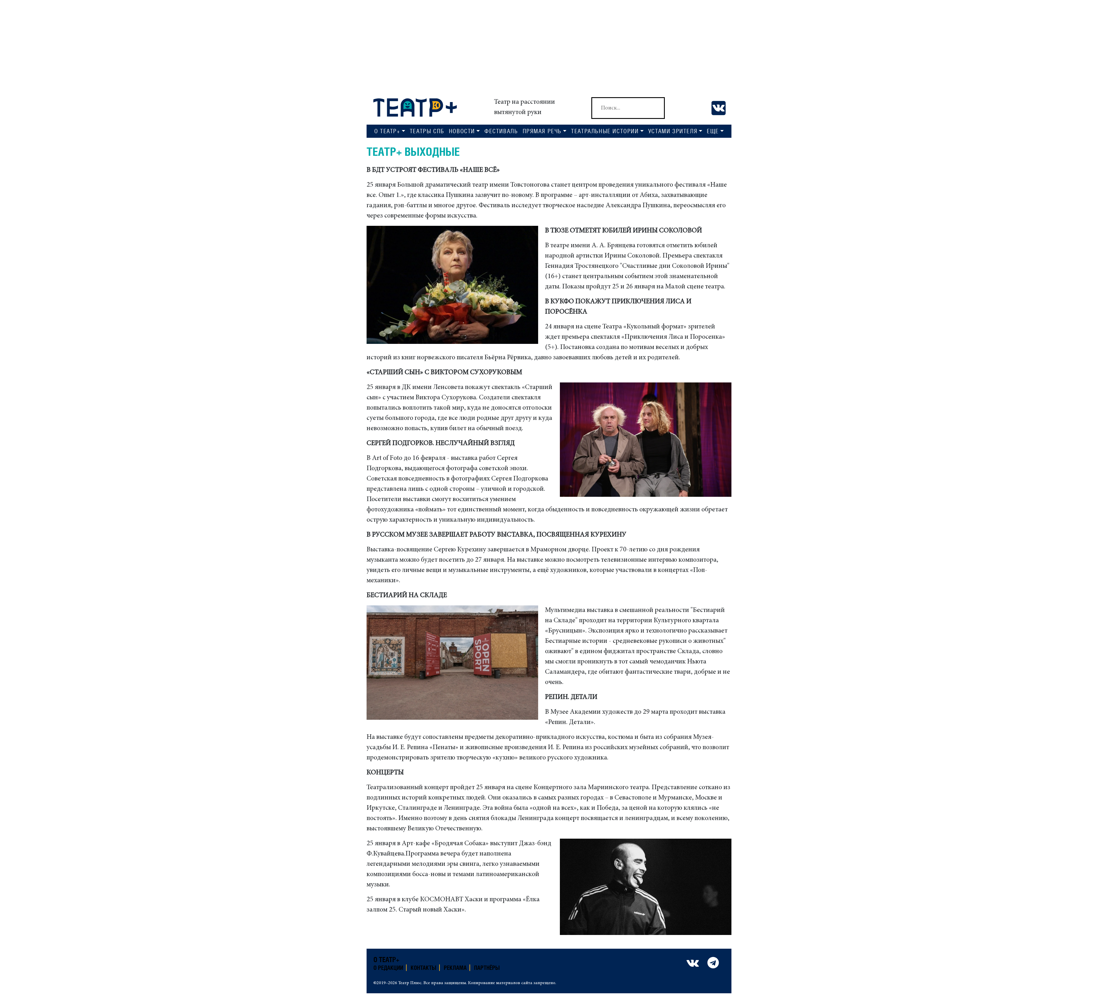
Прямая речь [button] (542, 131)
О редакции (388, 967)
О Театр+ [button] (387, 131)
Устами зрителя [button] (672, 131)
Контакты (423, 967)
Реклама (455, 967)
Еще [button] (713, 131)
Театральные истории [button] (604, 131)
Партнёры (487, 967)
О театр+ (386, 960)
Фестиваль (501, 131)
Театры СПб (427, 131)
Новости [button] (462, 131)
